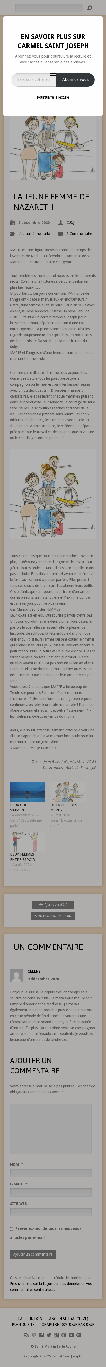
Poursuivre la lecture (53, 97)
